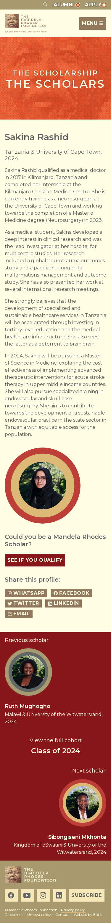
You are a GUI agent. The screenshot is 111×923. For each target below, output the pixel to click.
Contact (62, 914)
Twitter (26, 603)
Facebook (74, 593)
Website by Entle (88, 914)
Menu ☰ (93, 23)
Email (21, 613)
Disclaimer (14, 914)
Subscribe (86, 895)
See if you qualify (34, 560)
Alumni (64, 4)
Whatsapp (28, 593)
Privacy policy (73, 910)
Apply (93, 4)
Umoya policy (39, 914)
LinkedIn (66, 603)
